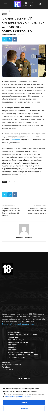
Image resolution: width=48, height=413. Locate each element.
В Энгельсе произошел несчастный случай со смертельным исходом (37, 210)
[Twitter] (4, 39)
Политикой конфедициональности (17, 396)
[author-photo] (24, 234)
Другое (11, 11)
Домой (4, 11)
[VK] (15, 39)
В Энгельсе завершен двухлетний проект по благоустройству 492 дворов (11, 211)
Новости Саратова (10, 34)
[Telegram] (9, 39)
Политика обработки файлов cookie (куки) (18, 324)
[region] (24, 398)
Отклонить (24, 409)
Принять (24, 403)
